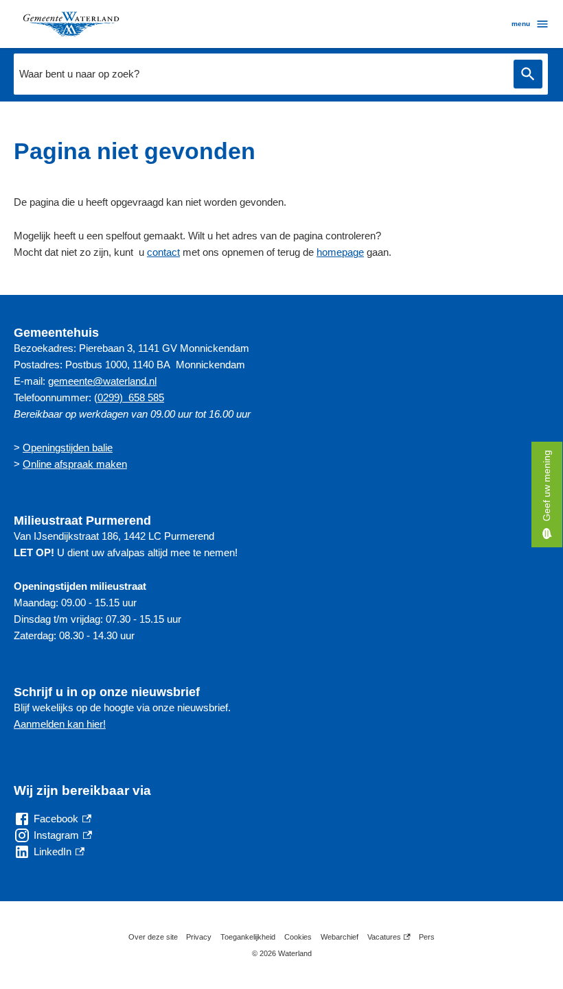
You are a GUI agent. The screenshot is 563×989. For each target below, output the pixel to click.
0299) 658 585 (130, 397)
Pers (427, 937)
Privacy (198, 937)
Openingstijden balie (68, 447)
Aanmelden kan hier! (60, 724)
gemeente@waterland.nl (102, 381)
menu (521, 23)
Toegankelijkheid (247, 937)
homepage (340, 252)
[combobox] (260, 74)
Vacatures (389, 939)
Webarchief (339, 937)
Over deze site (153, 937)
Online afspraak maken (75, 464)
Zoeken (528, 74)
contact (163, 252)
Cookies (298, 937)
